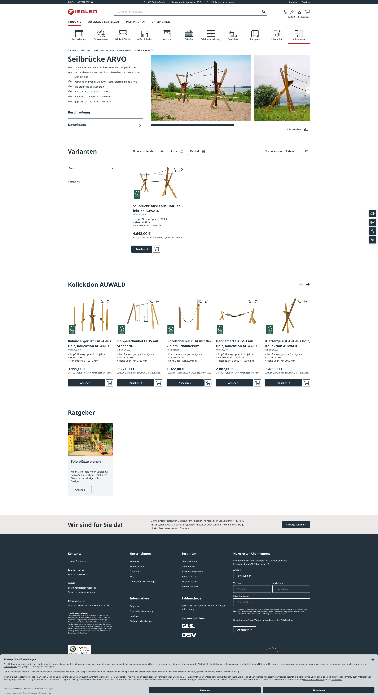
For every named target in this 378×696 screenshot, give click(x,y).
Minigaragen (188, 566)
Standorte (81, 561)
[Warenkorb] (306, 11)
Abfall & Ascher (189, 581)
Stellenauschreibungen (141, 621)
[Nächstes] (308, 284)
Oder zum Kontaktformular (82, 592)
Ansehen (80, 489)
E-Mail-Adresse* (241, 596)
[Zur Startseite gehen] (82, 12)
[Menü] (89, 647)
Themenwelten (137, 566)
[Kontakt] (373, 214)
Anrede (237, 569)
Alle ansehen (294, 129)
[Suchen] (263, 11)
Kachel (195, 151)
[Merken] (292, 11)
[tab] (79, 35)
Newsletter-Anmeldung (142, 611)
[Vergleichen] (285, 11)
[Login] (299, 11)
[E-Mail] (373, 222)
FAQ (132, 576)
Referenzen (135, 561)
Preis (71, 168)
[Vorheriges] (301, 284)
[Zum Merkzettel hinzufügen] (181, 170)
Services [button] (306, 2)
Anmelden (243, 629)
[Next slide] (308, 90)
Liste (174, 151)
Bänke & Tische (189, 576)
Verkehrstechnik (190, 586)
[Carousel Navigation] (304, 284)
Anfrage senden (295, 524)
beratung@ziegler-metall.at (82, 587)
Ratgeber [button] (293, 2)
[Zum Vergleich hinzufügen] (175, 170)
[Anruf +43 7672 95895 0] (373, 231)
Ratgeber (134, 606)
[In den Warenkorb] (156, 249)
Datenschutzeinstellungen (143, 581)
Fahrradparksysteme (192, 571)
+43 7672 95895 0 (77, 574)
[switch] (84, 653)
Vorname (238, 582)
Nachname (277, 582)
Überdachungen (190, 561)
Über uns (134, 571)
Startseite (72, 50)
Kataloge (134, 616)
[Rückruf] (373, 240)
